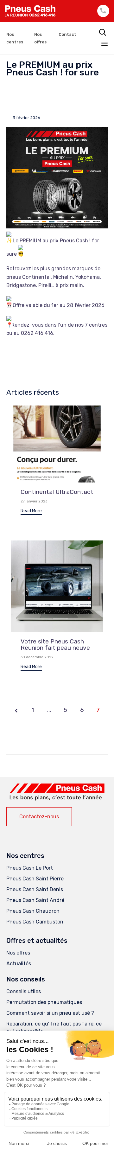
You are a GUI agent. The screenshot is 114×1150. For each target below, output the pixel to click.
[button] (31, 511)
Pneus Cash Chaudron (33, 911)
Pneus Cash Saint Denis (34, 889)
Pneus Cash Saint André (35, 900)
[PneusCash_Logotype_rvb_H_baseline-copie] (57, 799)
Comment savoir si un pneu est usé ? (50, 1013)
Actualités (18, 964)
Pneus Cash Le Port (29, 868)
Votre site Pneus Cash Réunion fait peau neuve (55, 644)
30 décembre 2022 (37, 657)
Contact (67, 34)
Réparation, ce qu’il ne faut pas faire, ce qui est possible (54, 1027)
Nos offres (18, 953)
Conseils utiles (23, 991)
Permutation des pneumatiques (44, 1002)
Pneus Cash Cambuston (34, 922)
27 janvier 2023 (34, 501)
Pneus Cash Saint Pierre (35, 879)
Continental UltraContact (57, 491)
